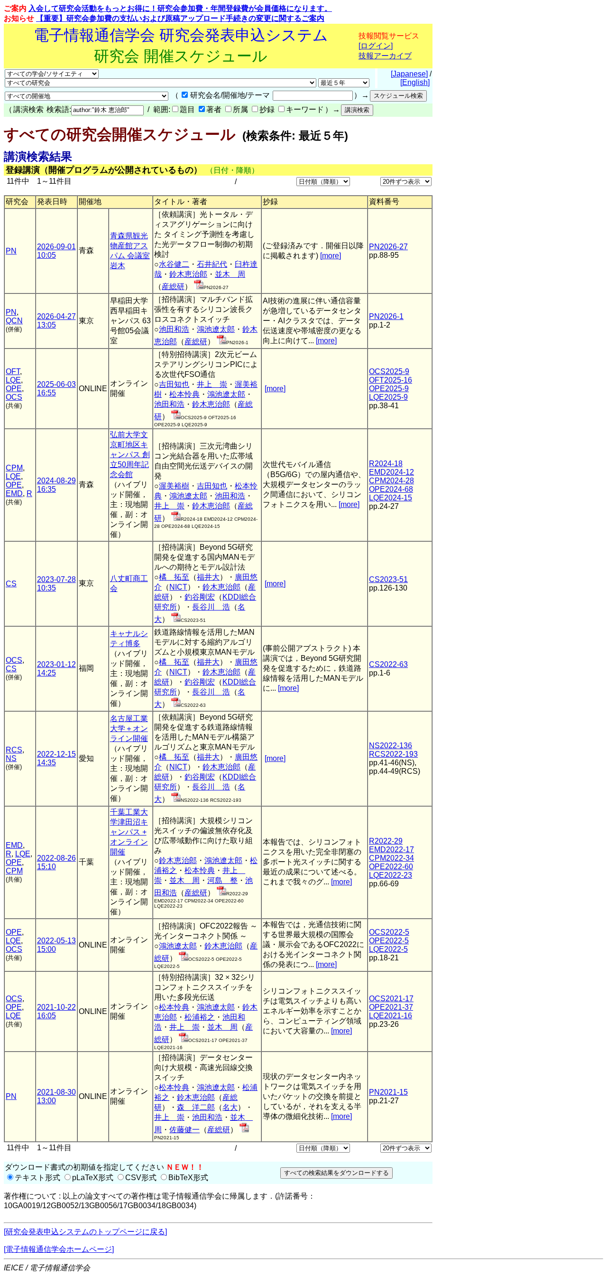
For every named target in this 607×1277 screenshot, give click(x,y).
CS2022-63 (388, 664)
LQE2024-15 (390, 498)
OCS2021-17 (391, 999)
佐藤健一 (184, 1130)
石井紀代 (212, 264)
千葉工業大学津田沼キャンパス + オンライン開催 (129, 832)
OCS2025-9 (389, 371)
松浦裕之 (199, 1017)
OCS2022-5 (389, 932)
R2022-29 (386, 841)
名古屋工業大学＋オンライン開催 (129, 728)
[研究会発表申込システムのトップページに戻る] (85, 1232)
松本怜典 (184, 394)
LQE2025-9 (388, 397)
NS (11, 758)
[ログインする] (198, 286)
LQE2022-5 (388, 949)
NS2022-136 (390, 746)
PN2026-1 (386, 316)
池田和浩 (174, 329)
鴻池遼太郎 (216, 329)
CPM (14, 468)
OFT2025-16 (390, 380)
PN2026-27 (388, 247)
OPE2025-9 (389, 389)
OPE (14, 389)
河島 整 (222, 880)
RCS (14, 750)
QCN (14, 321)
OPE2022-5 (389, 941)
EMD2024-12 (391, 472)
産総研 (173, 286)
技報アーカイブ (385, 56)
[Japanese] (409, 74)
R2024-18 (386, 464)
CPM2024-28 (391, 481)
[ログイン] (376, 46)
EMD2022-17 (391, 849)
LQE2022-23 (390, 875)
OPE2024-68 (391, 489)
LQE (13, 380)
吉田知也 (174, 384)
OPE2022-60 (391, 867)
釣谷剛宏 (199, 597)
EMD (14, 493)
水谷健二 (174, 264)
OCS (14, 397)
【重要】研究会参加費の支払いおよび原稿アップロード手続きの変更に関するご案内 (180, 18)
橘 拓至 (174, 577)
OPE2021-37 (391, 1007)
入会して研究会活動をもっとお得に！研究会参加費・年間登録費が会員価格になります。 (180, 8)
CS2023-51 (388, 579)
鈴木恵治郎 (188, 274)
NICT (178, 587)
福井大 (208, 577)
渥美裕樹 (174, 486)
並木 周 (230, 274)
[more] (330, 256)
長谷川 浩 (211, 607)
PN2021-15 (388, 1092)
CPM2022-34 (391, 858)
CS (11, 584)
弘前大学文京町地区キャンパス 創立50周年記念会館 (130, 455)
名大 (230, 1107)
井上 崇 (212, 384)
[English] (415, 82)
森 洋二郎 (196, 1107)
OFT (13, 371)
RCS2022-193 (393, 754)
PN (11, 251)
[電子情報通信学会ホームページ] (59, 1249)
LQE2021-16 (390, 1016)
